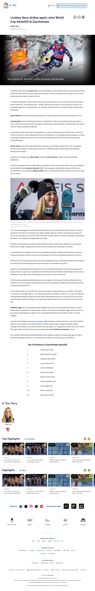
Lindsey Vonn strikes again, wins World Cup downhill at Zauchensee (37, 19)
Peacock (63, 338)
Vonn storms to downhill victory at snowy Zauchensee (35, 79)
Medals (50, 541)
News (33, 541)
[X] (25, 506)
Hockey (52, 563)
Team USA (56, 541)
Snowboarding (59, 563)
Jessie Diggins (57, 550)
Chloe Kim (49, 550)
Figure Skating (44, 563)
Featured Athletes (47, 548)
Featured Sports (47, 560)
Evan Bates (31, 550)
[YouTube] (41, 506)
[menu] (13, 6)
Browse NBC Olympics (47, 538)
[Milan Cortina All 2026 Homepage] (6, 5)
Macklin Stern (14, 26)
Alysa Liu (73, 550)
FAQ (62, 541)
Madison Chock (40, 550)
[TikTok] (36, 506)
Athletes (44, 541)
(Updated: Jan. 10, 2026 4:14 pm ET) (18, 29)
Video (38, 541)
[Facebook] (20, 506)
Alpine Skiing (8, 426)
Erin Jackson (51, 553)
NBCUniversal (50, 575)
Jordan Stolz (66, 550)
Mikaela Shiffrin (23, 550)
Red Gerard (43, 553)
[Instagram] (31, 506)
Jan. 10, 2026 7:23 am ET (16, 28)
